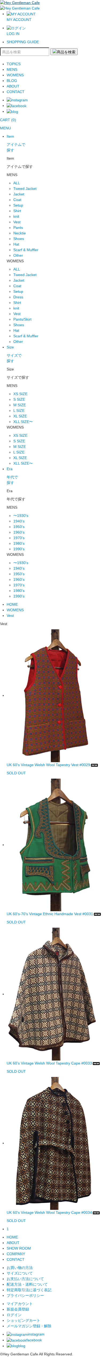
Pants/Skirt (22, 319)
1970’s (19, 538)
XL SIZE (20, 416)
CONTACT (16, 92)
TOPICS (14, 64)
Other (18, 255)
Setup (18, 205)
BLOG (12, 80)
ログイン (14, 1315)
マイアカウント (20, 1304)
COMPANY (16, 1254)
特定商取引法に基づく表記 (29, 1290)
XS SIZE (20, 394)
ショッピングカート (23, 1320)
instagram (36, 1334)
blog (21, 1346)
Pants (18, 227)
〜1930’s (20, 515)
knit (16, 216)
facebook (34, 1340)
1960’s (19, 532)
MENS (12, 69)
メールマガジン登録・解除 (29, 1326)
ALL (16, 183)
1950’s (19, 527)
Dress (18, 297)
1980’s (19, 543)
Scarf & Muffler (25, 250)
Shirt (17, 211)
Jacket (18, 194)
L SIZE (19, 410)
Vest (17, 222)
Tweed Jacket (25, 188)
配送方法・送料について (27, 1284)
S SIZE (19, 399)
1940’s (19, 521)
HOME (12, 604)
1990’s (19, 549)
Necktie (19, 233)
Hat (16, 244)
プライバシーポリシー (25, 1295)
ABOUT (13, 86)
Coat (17, 200)
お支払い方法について (25, 1279)
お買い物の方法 (20, 1268)
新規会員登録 (18, 1309)
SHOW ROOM (19, 1248)
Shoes (18, 239)
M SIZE (19, 405)
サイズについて (20, 1273)
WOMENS (15, 75)
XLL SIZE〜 (23, 422)
